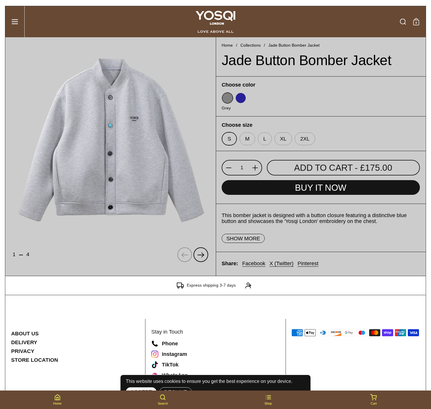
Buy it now (320, 187)
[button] (403, 21)
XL (283, 139)
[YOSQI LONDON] (215, 22)
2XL (305, 139)
